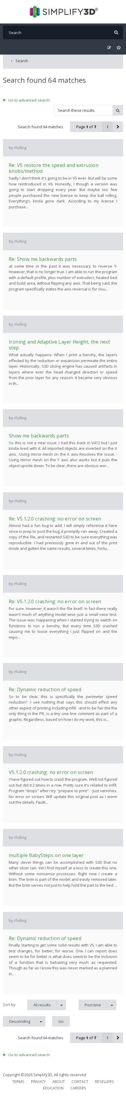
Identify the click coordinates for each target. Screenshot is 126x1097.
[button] (118, 126)
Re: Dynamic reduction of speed (45, 689)
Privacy (38, 1081)
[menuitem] (118, 48)
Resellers (104, 1081)
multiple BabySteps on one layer (46, 855)
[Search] (116, 32)
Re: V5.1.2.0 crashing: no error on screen (55, 518)
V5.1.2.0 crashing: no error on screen (51, 772)
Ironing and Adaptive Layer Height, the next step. (59, 345)
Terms (18, 1081)
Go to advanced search (29, 100)
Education (53, 1088)
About (58, 1081)
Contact (79, 1081)
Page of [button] (86, 126)
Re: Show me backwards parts (43, 259)
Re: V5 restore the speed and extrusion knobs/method (53, 168)
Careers (78, 1088)
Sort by (9, 1004)
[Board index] (63, 12)
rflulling (20, 147)
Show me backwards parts (39, 435)
